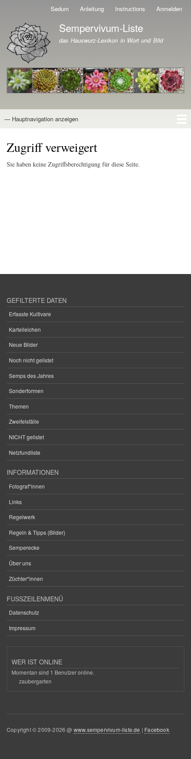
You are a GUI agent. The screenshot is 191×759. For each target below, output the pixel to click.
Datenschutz (24, 612)
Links (15, 501)
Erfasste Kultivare (30, 314)
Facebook (156, 729)
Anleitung (92, 8)
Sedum (60, 8)
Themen (19, 406)
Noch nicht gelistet (31, 360)
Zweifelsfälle (24, 421)
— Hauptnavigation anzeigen (41, 119)
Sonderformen (26, 390)
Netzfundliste (24, 452)
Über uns (20, 563)
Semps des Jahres (31, 375)
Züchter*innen (26, 578)
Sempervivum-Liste (101, 27)
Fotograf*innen (27, 486)
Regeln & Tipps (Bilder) (37, 532)
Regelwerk (22, 517)
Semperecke (24, 547)
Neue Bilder (23, 344)
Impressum (22, 628)
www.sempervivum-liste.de (107, 729)
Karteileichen (25, 329)
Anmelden (169, 8)
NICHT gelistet (26, 437)
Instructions (130, 8)
